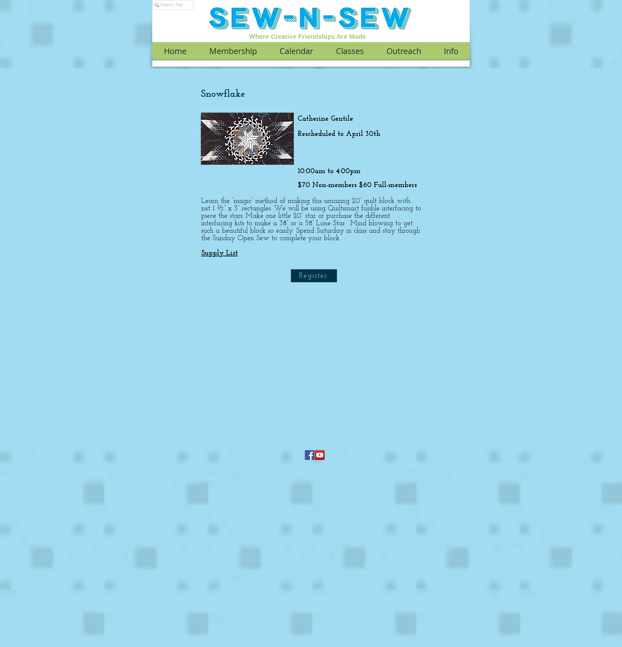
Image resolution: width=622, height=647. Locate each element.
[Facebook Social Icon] (310, 455)
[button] (233, 53)
